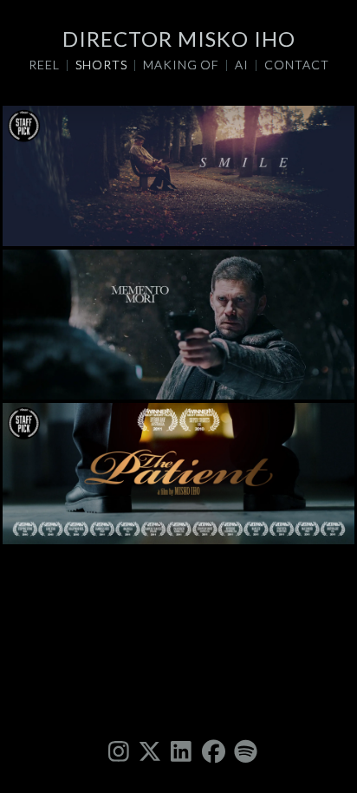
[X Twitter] (147, 751)
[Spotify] (241, 751)
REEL (44, 64)
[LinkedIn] (178, 751)
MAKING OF (181, 64)
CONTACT (296, 64)
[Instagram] (116, 751)
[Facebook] (209, 751)
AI (242, 64)
